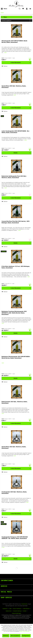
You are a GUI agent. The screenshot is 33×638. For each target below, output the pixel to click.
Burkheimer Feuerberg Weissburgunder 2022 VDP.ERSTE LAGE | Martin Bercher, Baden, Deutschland (14, 313)
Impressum (5, 608)
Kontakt (24, 611)
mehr (5, 52)
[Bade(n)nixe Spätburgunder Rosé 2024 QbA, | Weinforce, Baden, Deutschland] (16, 166)
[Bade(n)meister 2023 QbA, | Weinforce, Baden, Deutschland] (16, 392)
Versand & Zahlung (17, 611)
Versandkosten (24, 604)
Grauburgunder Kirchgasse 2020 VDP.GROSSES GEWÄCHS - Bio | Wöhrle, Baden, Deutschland (15, 537)
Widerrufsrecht (26, 608)
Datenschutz (8, 611)
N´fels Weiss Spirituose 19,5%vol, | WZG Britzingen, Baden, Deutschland (16, 267)
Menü (5, 8)
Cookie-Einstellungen (16, 613)
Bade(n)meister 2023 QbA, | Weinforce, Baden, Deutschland (14, 402)
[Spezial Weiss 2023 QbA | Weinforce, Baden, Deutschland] (16, 437)
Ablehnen (5, 635)
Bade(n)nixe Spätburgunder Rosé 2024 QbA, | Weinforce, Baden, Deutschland (14, 176)
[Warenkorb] (30, 8)
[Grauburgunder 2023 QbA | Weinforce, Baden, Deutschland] (16, 482)
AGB (10, 608)
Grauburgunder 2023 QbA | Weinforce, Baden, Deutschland (14, 492)
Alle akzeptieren (15, 635)
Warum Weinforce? (17, 608)
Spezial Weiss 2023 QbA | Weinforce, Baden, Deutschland (14, 447)
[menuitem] (4, 8)
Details (15, 153)
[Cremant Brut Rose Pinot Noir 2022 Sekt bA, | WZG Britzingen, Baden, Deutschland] (16, 211)
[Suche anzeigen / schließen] (19, 8)
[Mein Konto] (26, 8)
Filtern (5, 17)
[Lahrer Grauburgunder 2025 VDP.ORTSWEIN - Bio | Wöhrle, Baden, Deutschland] (16, 121)
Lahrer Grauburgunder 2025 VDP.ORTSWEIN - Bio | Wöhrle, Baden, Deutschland (15, 131)
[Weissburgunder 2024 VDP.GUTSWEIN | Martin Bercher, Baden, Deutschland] (16, 31)
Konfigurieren (26, 635)
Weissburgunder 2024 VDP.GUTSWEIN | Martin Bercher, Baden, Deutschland (14, 41)
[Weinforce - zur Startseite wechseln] (16, 4)
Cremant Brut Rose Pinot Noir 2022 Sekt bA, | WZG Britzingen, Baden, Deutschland (15, 222)
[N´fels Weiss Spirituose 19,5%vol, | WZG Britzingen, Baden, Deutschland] (16, 256)
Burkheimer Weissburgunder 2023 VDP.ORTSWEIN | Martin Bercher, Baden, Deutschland (16, 357)
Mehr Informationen (24, 631)
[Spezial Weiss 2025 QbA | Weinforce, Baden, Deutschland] (16, 76)
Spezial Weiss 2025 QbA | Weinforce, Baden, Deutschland (14, 86)
